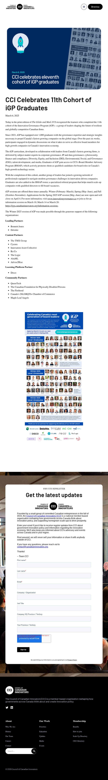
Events (41, 745)
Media (41, 741)
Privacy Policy (72, 660)
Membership (79, 721)
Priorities (42, 726)
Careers (8, 741)
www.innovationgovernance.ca (61, 198)
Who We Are (10, 726)
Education (43, 731)
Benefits (76, 726)
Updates (42, 736)
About (8, 721)
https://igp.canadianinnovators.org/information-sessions (31, 205)
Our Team (9, 736)
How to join (77, 731)
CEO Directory (78, 741)
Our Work (44, 721)
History (8, 731)
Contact (8, 745)
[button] (84, 7)
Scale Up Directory (80, 736)
